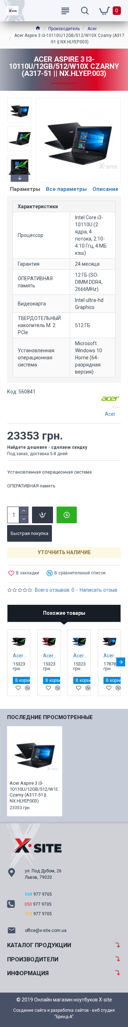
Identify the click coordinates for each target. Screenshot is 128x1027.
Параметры (25, 189)
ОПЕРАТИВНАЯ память (31, 485)
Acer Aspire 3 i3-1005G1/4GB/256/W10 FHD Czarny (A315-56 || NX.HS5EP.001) (110, 655)
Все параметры (66, 189)
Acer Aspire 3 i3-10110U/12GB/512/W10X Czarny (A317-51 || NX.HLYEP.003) (34, 792)
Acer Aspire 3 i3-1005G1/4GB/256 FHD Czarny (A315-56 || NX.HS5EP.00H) (20, 655)
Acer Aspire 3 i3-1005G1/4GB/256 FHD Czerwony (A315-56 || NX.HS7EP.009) (50, 655)
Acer (92, 28)
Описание (105, 189)
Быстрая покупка (29, 533)
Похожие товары (64, 613)
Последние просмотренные (50, 717)
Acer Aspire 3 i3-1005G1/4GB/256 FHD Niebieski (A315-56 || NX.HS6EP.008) (80, 655)
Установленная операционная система (49, 472)
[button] (19, 99)
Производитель (64, 28)
